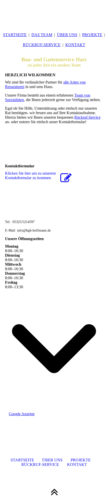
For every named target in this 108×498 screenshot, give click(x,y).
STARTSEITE (15, 35)
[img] (54, 12)
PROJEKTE (92, 35)
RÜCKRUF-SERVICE (42, 45)
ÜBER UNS (67, 35)
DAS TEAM (41, 35)
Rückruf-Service (87, 117)
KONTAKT (75, 45)
